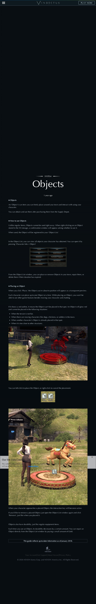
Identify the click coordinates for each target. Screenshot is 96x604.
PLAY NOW (87, 3)
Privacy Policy (65, 555)
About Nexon (53, 555)
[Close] (92, 457)
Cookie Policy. (33, 466)
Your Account (30, 555)
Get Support (42, 555)
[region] (48, 462)
